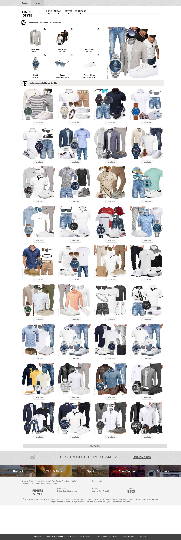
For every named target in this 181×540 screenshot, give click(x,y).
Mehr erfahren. (59, 536)
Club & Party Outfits (53, 481)
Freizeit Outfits (39, 481)
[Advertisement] (74, 522)
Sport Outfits (40, 484)
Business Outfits (28, 484)
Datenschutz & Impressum (67, 491)
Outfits (68, 11)
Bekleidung (80, 11)
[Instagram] (129, 492)
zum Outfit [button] (39, 123)
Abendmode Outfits (69, 481)
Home (49, 11)
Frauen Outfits (51, 484)
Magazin (58, 11)
